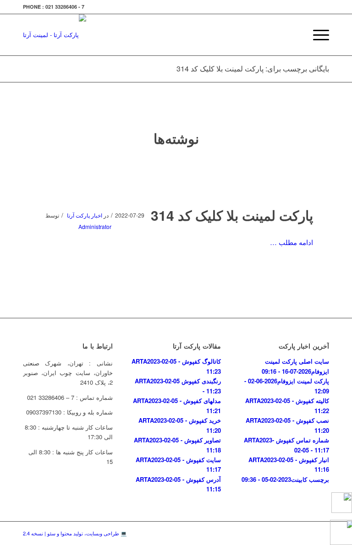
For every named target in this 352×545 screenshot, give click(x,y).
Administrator (94, 226)
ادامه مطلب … (291, 242)
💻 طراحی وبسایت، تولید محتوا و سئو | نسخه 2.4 (75, 533)
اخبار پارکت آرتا (84, 215)
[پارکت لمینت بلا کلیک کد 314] (176, 180)
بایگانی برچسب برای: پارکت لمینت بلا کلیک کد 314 (252, 68)
